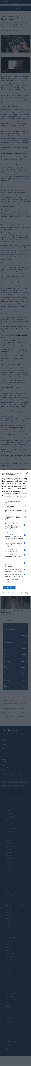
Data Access (15, 593)
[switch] (25, 505)
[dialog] (15, 533)
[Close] (27, 473)
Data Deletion (6, 593)
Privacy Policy (24, 593)
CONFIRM (9, 587)
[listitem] (15, 502)
